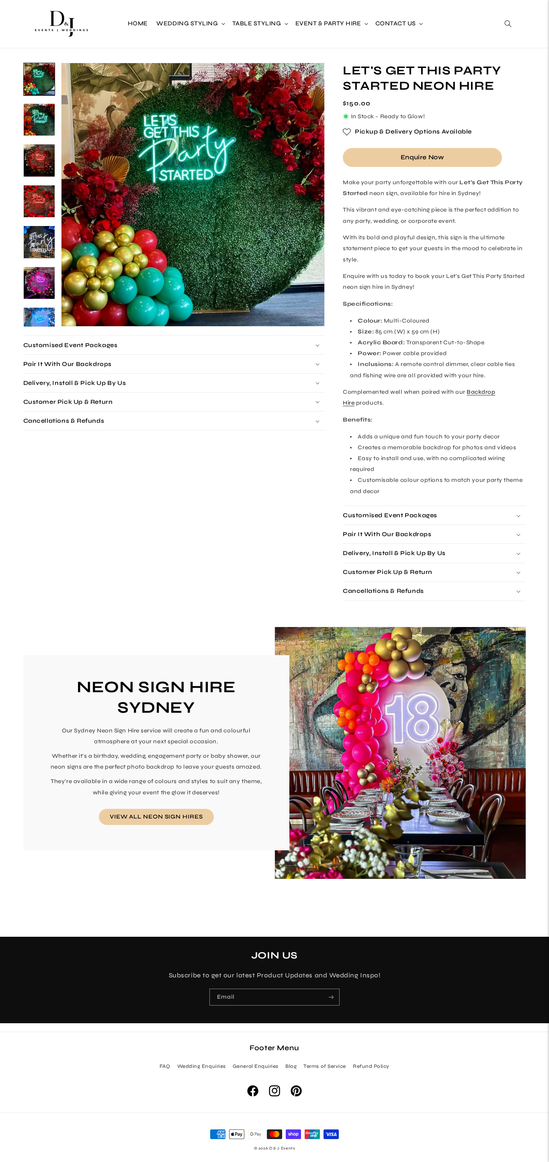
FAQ (165, 1066)
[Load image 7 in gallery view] (39, 323)
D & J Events (282, 1148)
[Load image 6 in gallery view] (39, 283)
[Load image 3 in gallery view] (39, 160)
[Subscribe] (331, 997)
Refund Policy (371, 1066)
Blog (291, 1066)
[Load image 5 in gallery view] (39, 242)
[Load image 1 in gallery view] (39, 79)
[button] (190, 23)
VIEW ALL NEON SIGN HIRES (156, 816)
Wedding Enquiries (201, 1066)
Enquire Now (422, 157)
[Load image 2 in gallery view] (39, 119)
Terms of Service (324, 1066)
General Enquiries (256, 1066)
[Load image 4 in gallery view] (39, 201)
